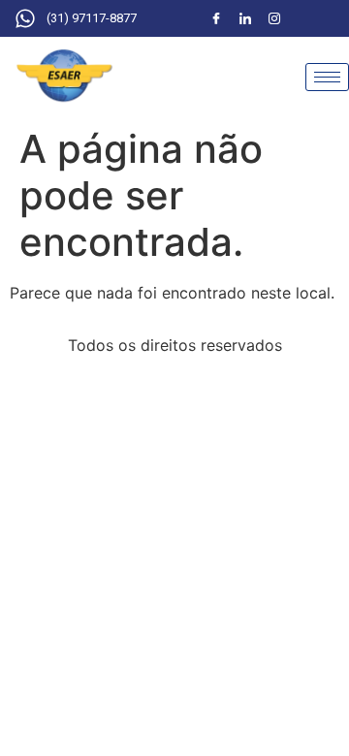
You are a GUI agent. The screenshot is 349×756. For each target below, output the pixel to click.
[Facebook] (216, 18)
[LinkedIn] (245, 18)
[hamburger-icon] (327, 77)
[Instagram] (274, 18)
